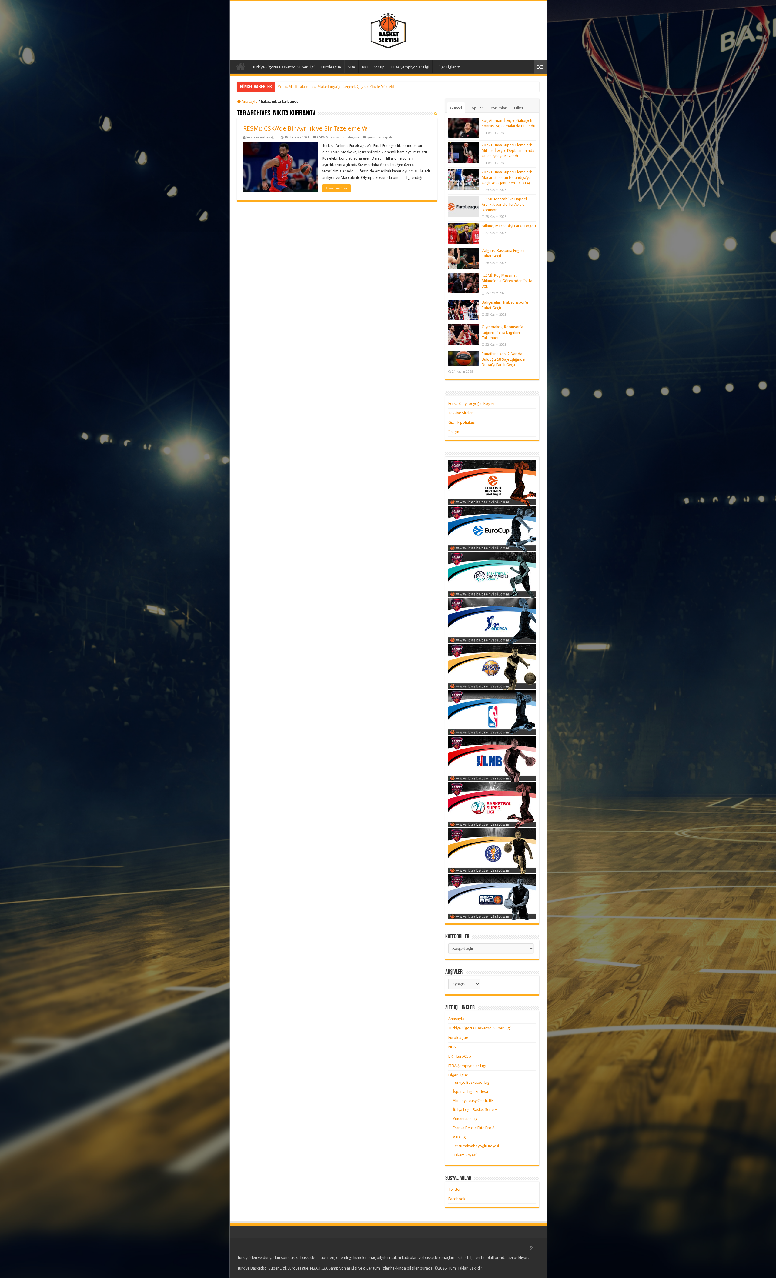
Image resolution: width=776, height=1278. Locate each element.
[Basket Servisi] (388, 29)
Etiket (518, 108)
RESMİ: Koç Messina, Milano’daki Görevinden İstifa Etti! (507, 281)
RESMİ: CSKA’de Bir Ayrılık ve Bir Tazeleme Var (306, 128)
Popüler (476, 108)
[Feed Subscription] (435, 113)
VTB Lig (459, 1137)
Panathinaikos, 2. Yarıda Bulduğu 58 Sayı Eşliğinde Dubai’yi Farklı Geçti (503, 359)
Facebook (456, 1198)
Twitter (454, 1189)
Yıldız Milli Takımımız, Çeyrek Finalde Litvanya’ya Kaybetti (328, 86)
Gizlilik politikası (462, 422)
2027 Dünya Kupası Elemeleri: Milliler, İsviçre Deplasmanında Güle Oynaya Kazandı (508, 150)
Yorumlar (499, 108)
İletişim (454, 431)
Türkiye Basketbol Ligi (471, 1082)
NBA (351, 67)
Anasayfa (241, 66)
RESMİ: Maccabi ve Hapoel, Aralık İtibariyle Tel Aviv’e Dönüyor (505, 204)
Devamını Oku (336, 188)
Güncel (456, 108)
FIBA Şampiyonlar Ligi (410, 67)
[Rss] (532, 1248)
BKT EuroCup (373, 67)
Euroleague (331, 67)
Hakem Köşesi (465, 1155)
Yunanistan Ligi (466, 1118)
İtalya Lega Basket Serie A (475, 1109)
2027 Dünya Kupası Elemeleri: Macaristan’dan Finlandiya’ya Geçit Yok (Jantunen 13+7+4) (507, 177)
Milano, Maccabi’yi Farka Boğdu (509, 226)
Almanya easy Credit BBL (474, 1100)
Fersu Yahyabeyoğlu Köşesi (471, 403)
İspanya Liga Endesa (470, 1091)
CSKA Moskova (328, 137)
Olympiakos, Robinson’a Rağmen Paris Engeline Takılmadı (502, 332)
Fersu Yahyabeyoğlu (261, 137)
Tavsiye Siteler (460, 413)
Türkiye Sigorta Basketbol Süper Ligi (283, 67)
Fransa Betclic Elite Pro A (474, 1128)
